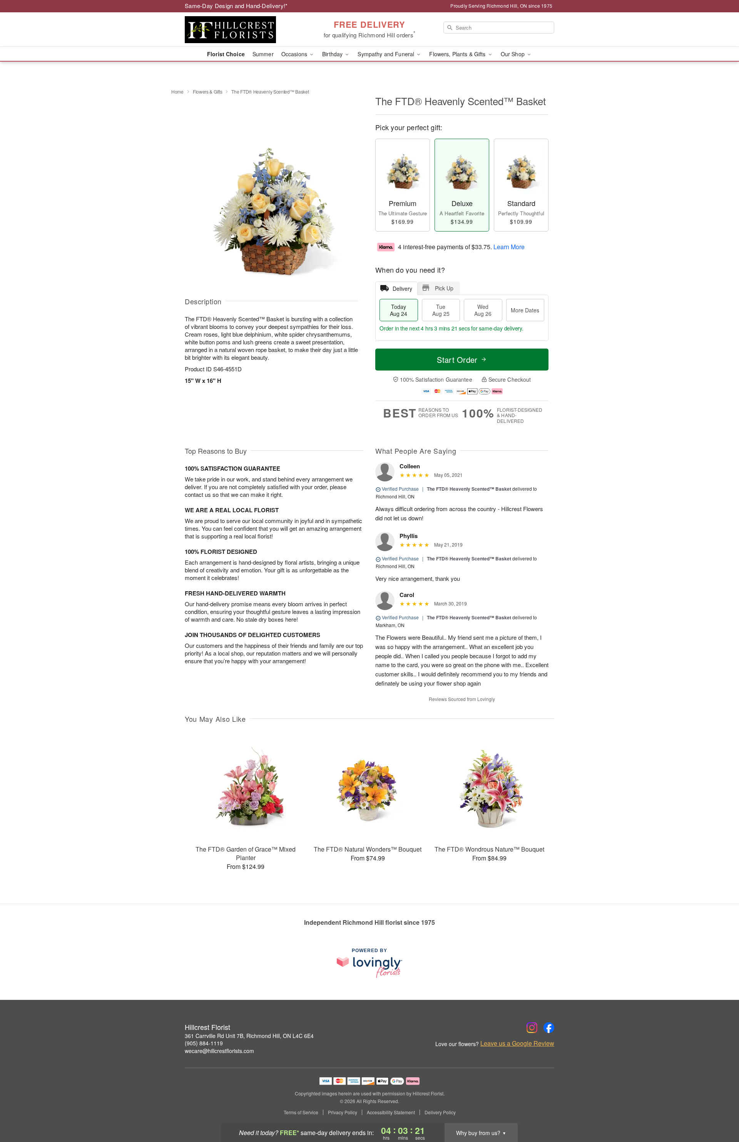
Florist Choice (226, 54)
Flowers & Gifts (207, 91)
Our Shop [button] (513, 54)
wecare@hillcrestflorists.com (219, 1051)
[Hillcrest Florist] (240, 29)
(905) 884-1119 (204, 1043)
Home (177, 91)
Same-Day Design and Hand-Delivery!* (236, 6)
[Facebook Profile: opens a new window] (548, 1027)
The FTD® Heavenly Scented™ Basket (469, 488)
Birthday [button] (333, 54)
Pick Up (444, 288)
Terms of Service (301, 1112)
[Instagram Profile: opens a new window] (532, 1027)
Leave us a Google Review (517, 1043)
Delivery (402, 288)
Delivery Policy (440, 1112)
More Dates (525, 310)
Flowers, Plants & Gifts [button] (458, 54)
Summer (263, 54)
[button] (718, 1109)
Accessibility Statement (391, 1112)
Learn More (509, 246)
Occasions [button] (295, 54)
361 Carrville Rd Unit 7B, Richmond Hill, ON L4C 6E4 (249, 1036)
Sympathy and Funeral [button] (387, 54)
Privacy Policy (342, 1112)
